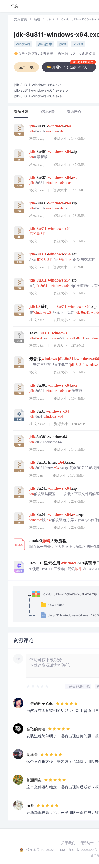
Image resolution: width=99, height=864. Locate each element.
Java (50, 19)
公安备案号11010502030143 (44, 850)
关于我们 (68, 843)
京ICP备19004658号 (82, 850)
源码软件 (45, 44)
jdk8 (62, 44)
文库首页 (20, 19)
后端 (37, 19)
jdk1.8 (78, 44)
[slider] (38, 686)
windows (23, 44)
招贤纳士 (86, 843)
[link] (20, 19)
